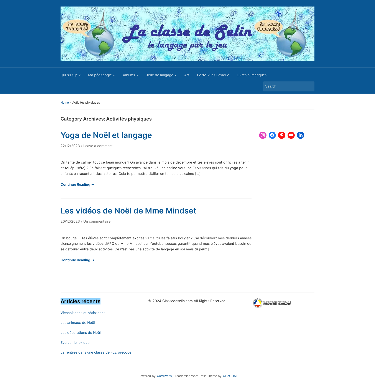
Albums (129, 75)
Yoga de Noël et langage (106, 135)
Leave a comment (98, 146)
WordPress (164, 376)
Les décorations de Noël (81, 332)
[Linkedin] (300, 135)
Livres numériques (251, 75)
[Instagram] (263, 135)
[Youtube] (291, 135)
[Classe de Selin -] (187, 33)
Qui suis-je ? (71, 75)
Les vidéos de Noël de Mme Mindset (128, 210)
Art (186, 75)
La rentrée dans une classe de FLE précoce (96, 352)
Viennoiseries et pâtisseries (83, 313)
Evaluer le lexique (75, 342)
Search (309, 86)
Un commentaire (96, 221)
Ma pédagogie (100, 75)
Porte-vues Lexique (213, 75)
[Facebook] (272, 135)
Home (65, 102)
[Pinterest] (281, 135)
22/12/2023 (71, 146)
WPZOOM (229, 376)
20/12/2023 (71, 221)
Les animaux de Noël (78, 322)
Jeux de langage (159, 75)
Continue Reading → (77, 184)
